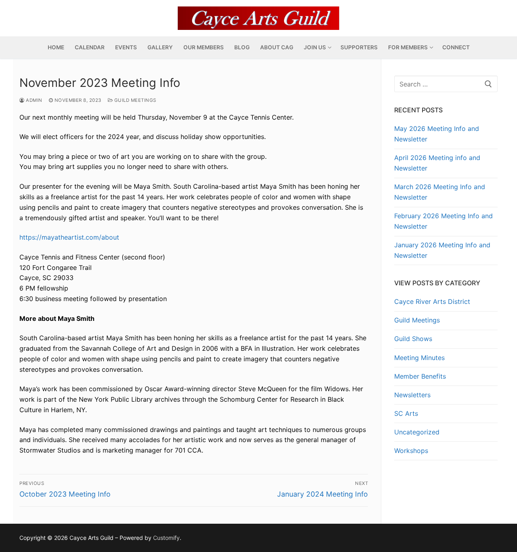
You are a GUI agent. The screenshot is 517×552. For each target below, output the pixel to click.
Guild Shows (413, 339)
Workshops (411, 451)
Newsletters (412, 395)
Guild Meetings (134, 100)
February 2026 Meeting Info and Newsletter (443, 221)
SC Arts (406, 413)
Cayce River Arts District (432, 301)
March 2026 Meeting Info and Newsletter (439, 192)
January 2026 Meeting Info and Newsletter (442, 250)
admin (33, 100)
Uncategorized (416, 432)
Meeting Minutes (419, 358)
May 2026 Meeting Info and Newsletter (436, 133)
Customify (166, 537)
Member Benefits (420, 376)
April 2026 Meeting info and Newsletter (437, 163)
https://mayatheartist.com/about (69, 237)
